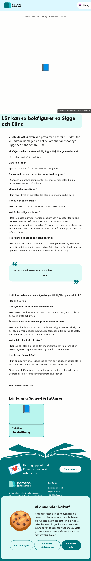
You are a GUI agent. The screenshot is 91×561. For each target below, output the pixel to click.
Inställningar (21, 545)
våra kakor (50, 534)
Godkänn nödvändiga (47, 545)
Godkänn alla (71, 545)
